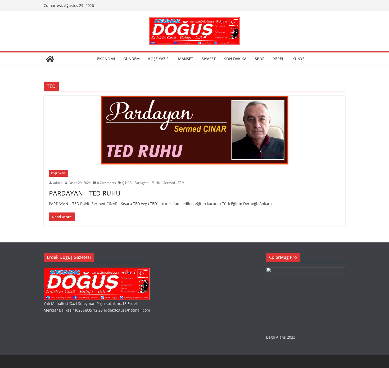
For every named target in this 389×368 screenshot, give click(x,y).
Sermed (169, 182)
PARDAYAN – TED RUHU (85, 193)
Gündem (131, 58)
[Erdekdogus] (97, 270)
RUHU (155, 182)
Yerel (278, 58)
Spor (260, 58)
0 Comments (106, 182)
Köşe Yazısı (159, 58)
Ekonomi (106, 58)
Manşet (185, 58)
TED (181, 182)
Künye (298, 58)
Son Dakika (235, 58)
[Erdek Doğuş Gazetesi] (50, 59)
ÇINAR (127, 182)
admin (57, 182)
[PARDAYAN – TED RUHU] (194, 130)
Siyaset (209, 58)
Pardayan (141, 182)
